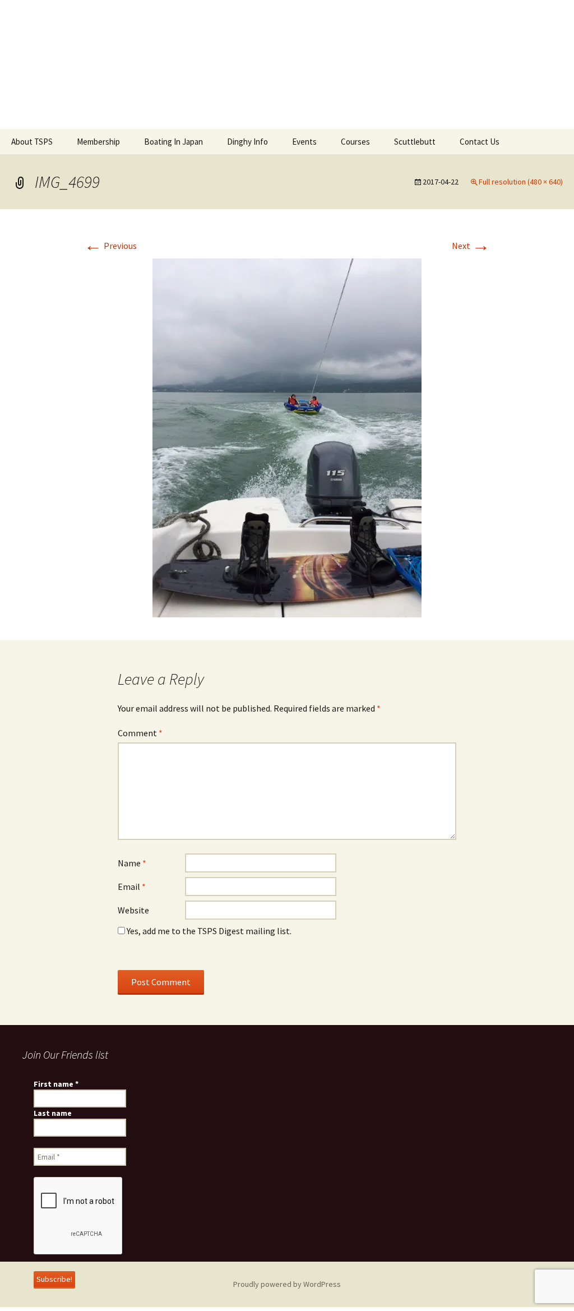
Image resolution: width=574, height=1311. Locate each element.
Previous (110, 245)
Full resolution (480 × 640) (521, 182)
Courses (355, 141)
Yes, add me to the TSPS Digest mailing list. (208, 930)
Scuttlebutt (415, 141)
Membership (98, 141)
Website (133, 910)
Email (132, 886)
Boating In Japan (173, 141)
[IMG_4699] (287, 436)
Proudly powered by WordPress (287, 1284)
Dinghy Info (247, 141)
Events (304, 141)
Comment (140, 732)
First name (56, 1084)
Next (471, 245)
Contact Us (479, 141)
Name (132, 863)
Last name (53, 1113)
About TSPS (32, 141)
